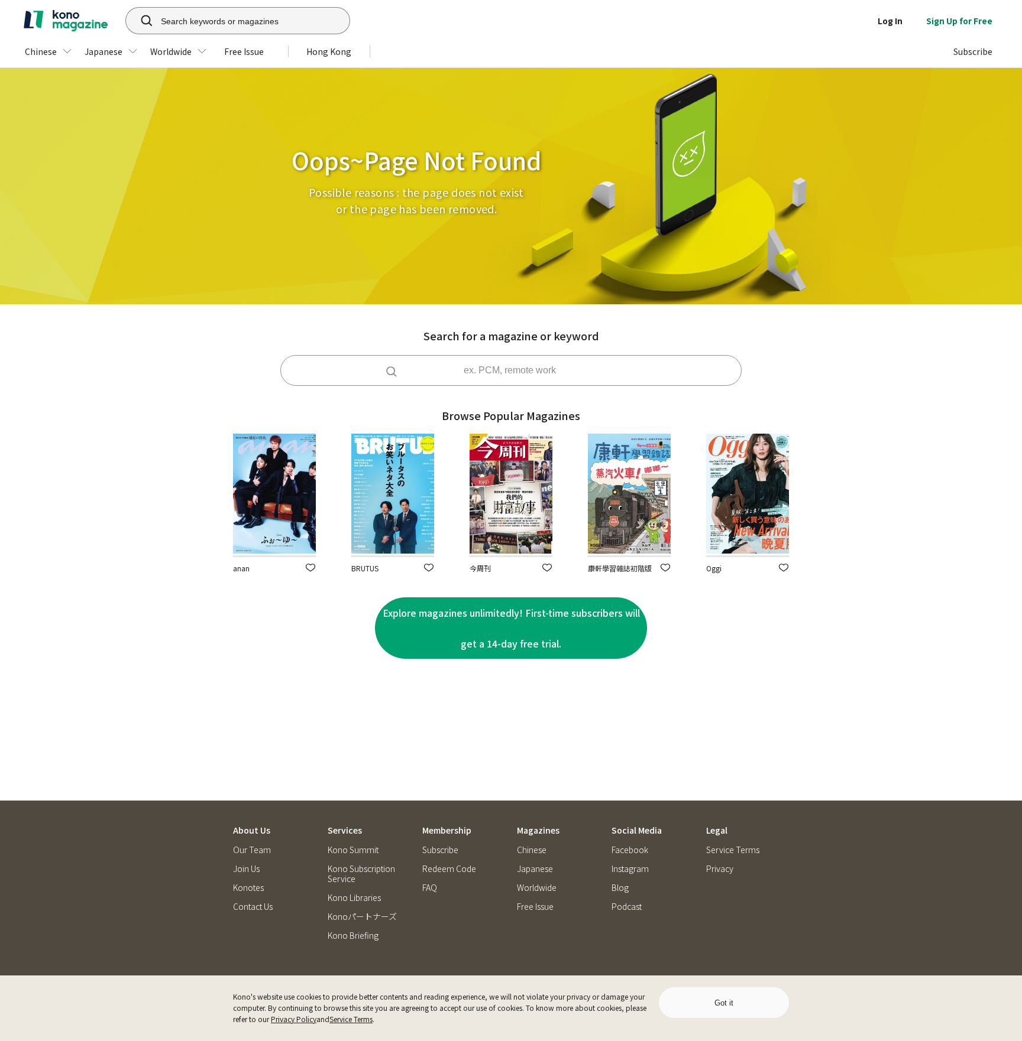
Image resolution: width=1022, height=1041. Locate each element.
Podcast (627, 907)
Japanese (535, 869)
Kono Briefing (353, 936)
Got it (723, 1002)
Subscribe (440, 850)
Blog (620, 888)
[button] (310, 567)
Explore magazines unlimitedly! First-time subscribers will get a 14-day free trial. (511, 628)
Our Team (252, 850)
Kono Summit (353, 850)
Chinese (531, 850)
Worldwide (537, 888)
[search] (140, 20)
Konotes (248, 888)
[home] (66, 20)
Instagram (630, 869)
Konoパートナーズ (362, 917)
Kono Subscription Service (361, 874)
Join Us (246, 869)
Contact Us (253, 907)
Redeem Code (449, 869)
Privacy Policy (293, 1019)
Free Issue (535, 907)
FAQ (429, 888)
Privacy (719, 869)
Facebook (630, 850)
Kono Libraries (354, 898)
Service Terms (351, 1019)
